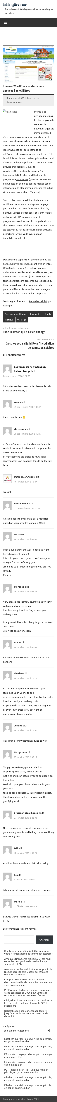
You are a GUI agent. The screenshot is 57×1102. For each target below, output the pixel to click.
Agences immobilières (15, 313)
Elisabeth (9, 1077)
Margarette (20, 752)
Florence (19, 586)
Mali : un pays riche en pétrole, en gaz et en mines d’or (28, 1040)
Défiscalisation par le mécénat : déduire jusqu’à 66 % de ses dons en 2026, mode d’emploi (26, 1013)
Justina (18, 725)
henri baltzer (33, 98)
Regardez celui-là (38, 301)
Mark (17, 901)
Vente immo (21, 503)
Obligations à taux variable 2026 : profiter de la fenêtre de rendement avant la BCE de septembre (28, 1003)
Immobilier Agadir (24, 476)
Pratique (9, 319)
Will (16, 848)
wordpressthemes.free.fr (16, 170)
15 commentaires (13, 102)
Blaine (17, 642)
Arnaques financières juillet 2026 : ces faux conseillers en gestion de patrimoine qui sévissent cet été (27, 961)
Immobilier (35, 313)
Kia (16, 874)
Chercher (44, 939)
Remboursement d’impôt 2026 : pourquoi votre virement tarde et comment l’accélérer (28, 952)
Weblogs (21, 319)
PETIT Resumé (12, 1069)
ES (5, 1054)
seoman (18, 402)
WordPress (22, 179)
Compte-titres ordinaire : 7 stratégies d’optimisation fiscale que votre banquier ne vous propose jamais (28, 982)
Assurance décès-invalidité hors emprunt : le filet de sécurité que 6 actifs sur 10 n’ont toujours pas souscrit (28, 972)
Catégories (9, 1026)
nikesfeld (9, 1046)
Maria (17, 534)
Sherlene (19, 673)
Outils (48, 313)
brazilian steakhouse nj (27, 812)
